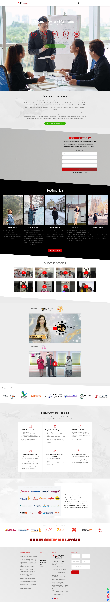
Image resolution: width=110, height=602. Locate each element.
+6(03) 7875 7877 (60, 593)
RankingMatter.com (31, 589)
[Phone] (108, 592)
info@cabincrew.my (59, 594)
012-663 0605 (83, 3)
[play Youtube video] (23, 273)
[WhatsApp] (108, 589)
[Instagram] (108, 597)
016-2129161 (65, 591)
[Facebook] (108, 600)
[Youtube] (108, 595)
